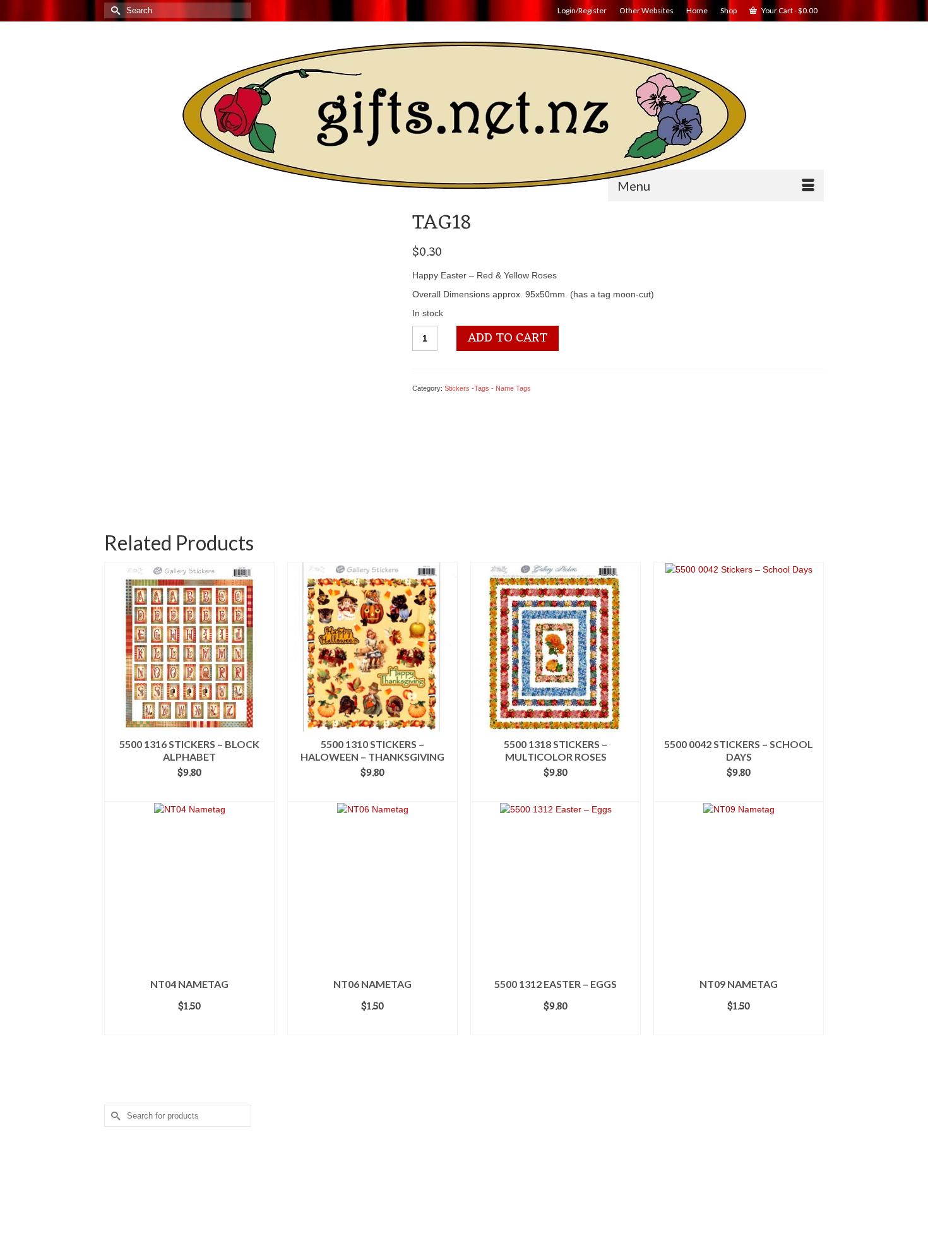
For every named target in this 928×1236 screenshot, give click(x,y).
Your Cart (789, 10)
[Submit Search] (113, 10)
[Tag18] (248, 354)
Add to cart (507, 338)
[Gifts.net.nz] (464, 115)
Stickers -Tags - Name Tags (487, 388)
